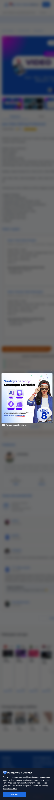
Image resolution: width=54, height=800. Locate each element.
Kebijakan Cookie (10, 788)
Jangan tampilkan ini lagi (17, 425)
